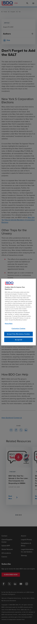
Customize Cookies (18, 328)
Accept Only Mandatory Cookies (18, 334)
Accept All (18, 340)
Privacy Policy (8, 323)
